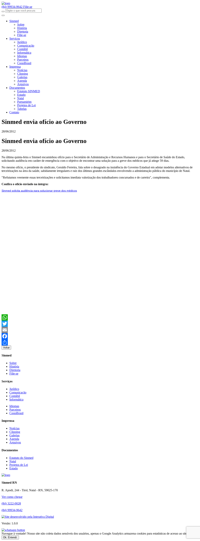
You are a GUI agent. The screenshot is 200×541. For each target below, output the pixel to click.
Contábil (22, 49)
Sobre (20, 24)
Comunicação (25, 45)
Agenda (22, 80)
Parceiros (23, 59)
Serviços (14, 38)
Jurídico (22, 42)
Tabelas (22, 108)
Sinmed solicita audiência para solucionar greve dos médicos (39, 190)
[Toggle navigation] (3, 15)
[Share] (100, 342)
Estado (21, 94)
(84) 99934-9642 (12, 6)
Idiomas (22, 56)
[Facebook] (100, 336)
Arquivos (23, 84)
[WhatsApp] (100, 317)
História (22, 28)
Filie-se (27, 6)
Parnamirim (24, 101)
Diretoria (22, 31)
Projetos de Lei (26, 105)
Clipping (22, 73)
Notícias (22, 70)
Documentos (17, 87)
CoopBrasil (24, 63)
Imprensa (15, 66)
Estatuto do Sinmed (21, 457)
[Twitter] (100, 324)
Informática (24, 52)
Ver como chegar (12, 496)
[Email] (100, 330)
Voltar (6, 347)
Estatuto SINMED (28, 91)
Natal (20, 98)
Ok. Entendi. (10, 537)
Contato (14, 112)
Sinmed (14, 21)
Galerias (22, 77)
